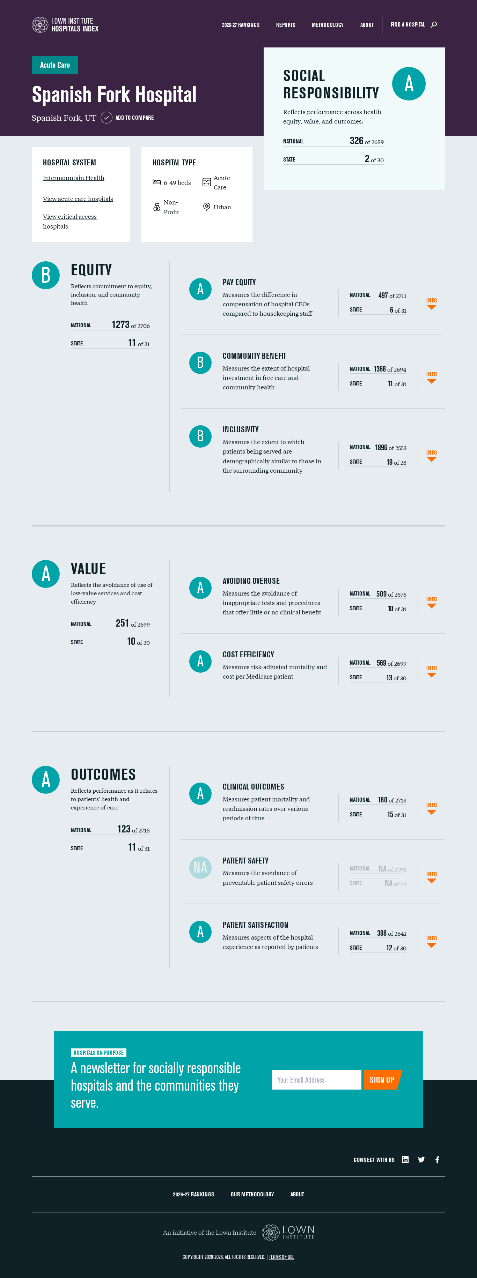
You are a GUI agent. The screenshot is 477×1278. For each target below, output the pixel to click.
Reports (285, 24)
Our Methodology (252, 1194)
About (367, 24)
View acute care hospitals (78, 198)
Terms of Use (281, 1257)
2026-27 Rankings (240, 24)
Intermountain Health (73, 177)
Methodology (328, 24)
